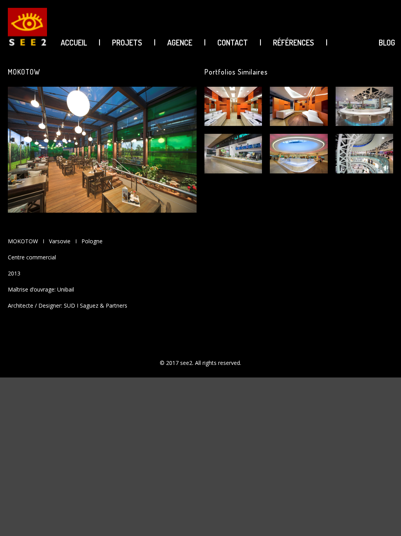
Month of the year (339, 514)
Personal (327, 528)
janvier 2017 (331, 437)
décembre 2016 (335, 450)
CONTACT (232, 42)
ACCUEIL (74, 42)
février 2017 (331, 423)
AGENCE (179, 42)
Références (293, 42)
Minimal (326, 501)
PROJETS (127, 42)
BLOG (387, 42)
